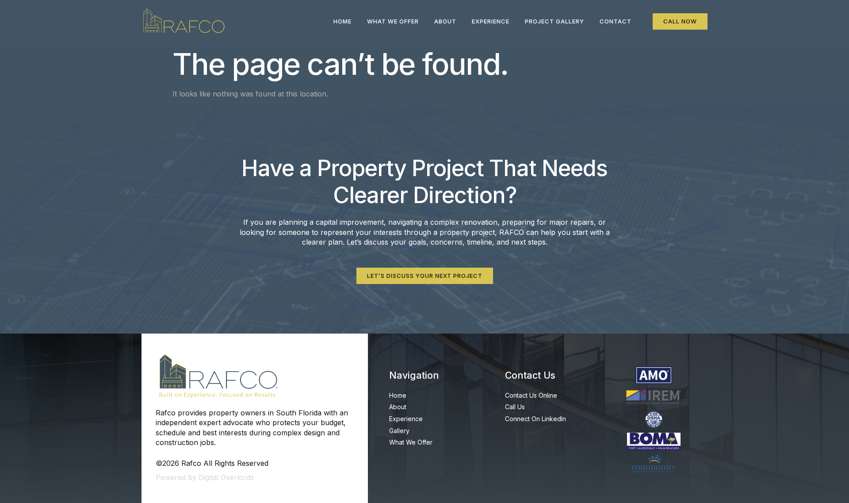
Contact (615, 21)
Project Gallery (554, 21)
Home (342, 21)
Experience (490, 21)
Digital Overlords (226, 477)
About (445, 21)
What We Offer (393, 21)
